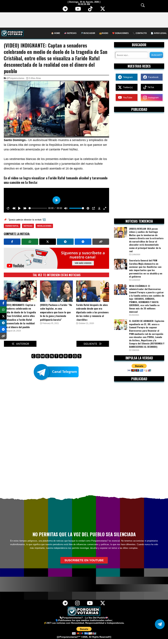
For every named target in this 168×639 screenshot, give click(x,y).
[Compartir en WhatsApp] (29, 242)
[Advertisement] (84, 19)
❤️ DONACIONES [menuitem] (120, 33)
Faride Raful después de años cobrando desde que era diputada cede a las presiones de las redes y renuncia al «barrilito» (92, 312)
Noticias (28, 226)
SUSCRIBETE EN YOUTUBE (84, 560)
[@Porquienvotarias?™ (69, 637)
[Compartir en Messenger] (83, 242)
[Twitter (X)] (103, 10)
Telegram (127, 77)
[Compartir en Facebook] (12, 242)
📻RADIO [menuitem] (103, 33)
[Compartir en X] (47, 242)
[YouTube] (78, 10)
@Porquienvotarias (15, 78)
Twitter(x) (127, 87)
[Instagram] (77, 604)
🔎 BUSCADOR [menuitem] (88, 33)
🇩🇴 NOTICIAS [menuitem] (70, 33)
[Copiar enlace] (100, 242)
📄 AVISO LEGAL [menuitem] (159, 33)
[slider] (38, 208)
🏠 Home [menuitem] (55, 33)
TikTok (150, 87)
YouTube (127, 97)
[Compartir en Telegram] (65, 242)
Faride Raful (12, 226)
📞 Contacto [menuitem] (140, 33)
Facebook (152, 77)
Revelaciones (44, 226)
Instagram (153, 97)
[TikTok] (90, 10)
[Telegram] (65, 10)
